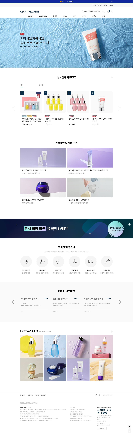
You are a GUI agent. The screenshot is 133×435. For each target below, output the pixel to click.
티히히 (84, 16)
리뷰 (103, 16)
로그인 (94, 5)
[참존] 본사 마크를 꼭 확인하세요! (78, 409)
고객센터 (111, 5)
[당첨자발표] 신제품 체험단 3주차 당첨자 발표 (81, 420)
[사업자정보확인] (45, 416)
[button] (125, 43)
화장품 (55, 16)
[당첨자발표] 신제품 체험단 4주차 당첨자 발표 (81, 416)
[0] (108, 11)
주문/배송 (105, 5)
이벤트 (94, 16)
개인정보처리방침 (40, 395)
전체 (21, 84)
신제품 (41, 84)
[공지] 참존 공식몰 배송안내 (76, 414)
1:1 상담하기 (101, 428)
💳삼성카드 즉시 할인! (66, 2)
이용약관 (30, 395)
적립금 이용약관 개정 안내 (76, 418)
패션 (74, 16)
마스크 (65, 16)
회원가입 (99, 5)
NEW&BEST (43, 16)
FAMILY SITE (107, 395)
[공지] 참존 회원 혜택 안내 (76, 412)
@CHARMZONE (45, 331)
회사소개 (22, 395)
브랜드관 (30, 16)
